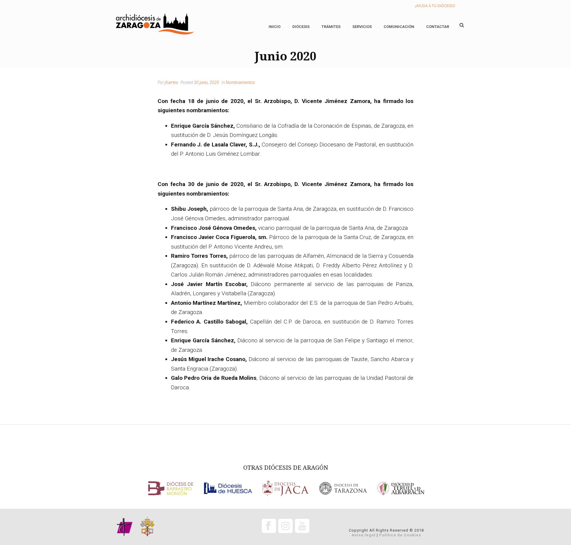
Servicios (362, 26)
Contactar (437, 26)
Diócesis (301, 26)
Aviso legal (364, 535)
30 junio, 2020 (206, 82)
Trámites (331, 26)
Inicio (274, 26)
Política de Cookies (400, 535)
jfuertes (171, 82)
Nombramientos (240, 82)
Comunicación (399, 26)
